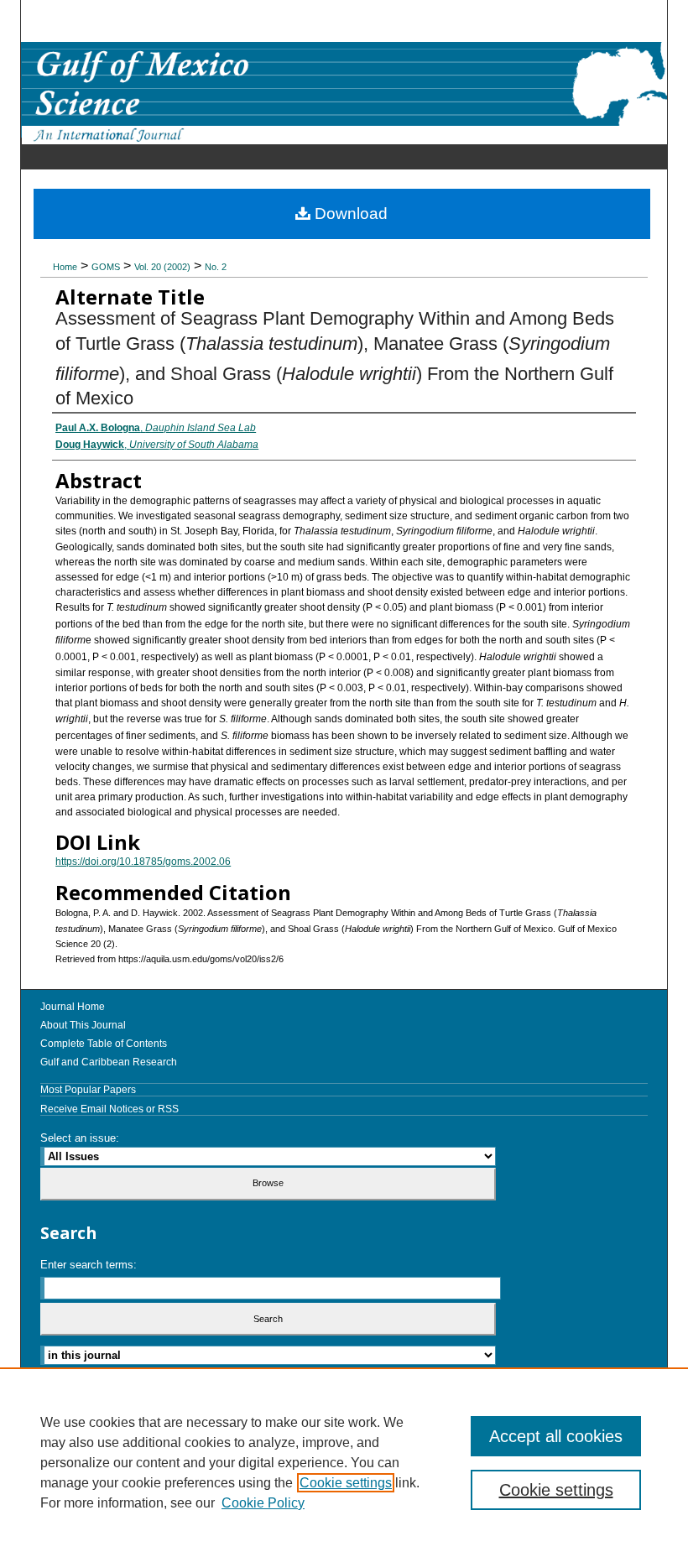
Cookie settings (346, 1483)
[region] (344, 1462)
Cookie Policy (263, 1503)
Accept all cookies (556, 1436)
